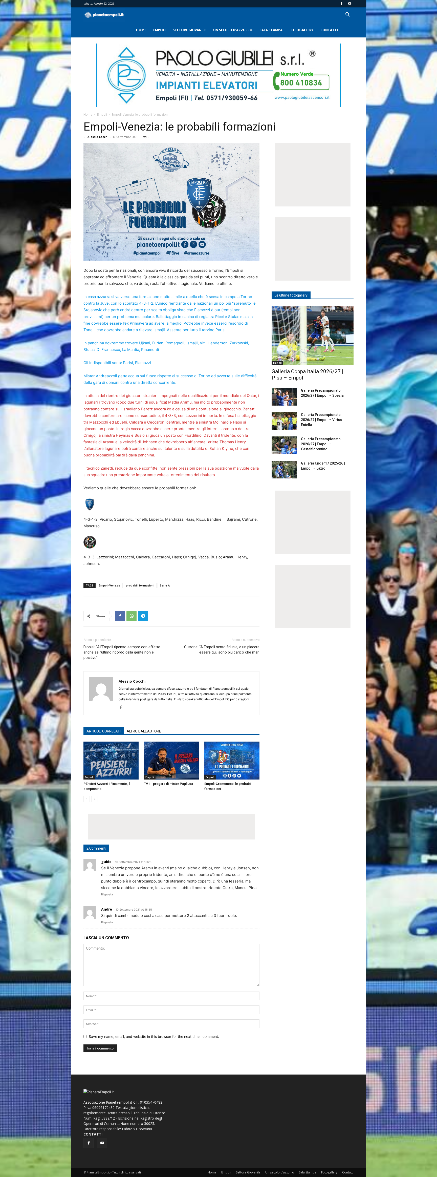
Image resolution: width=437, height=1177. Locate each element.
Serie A (165, 585)
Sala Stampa (270, 30)
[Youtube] (350, 3)
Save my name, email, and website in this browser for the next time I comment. (154, 1036)
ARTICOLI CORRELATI (103, 731)
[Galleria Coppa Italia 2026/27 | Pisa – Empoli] (313, 335)
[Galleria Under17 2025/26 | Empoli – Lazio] (284, 469)
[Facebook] (341, 3)
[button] (347, 15)
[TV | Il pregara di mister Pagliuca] (171, 761)
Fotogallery (301, 30)
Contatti (329, 30)
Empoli (159, 30)
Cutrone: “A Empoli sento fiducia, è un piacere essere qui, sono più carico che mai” (221, 650)
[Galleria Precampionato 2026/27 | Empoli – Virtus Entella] (284, 421)
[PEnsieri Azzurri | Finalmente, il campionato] (111, 761)
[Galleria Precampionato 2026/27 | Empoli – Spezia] (284, 397)
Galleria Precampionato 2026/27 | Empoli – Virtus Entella (321, 420)
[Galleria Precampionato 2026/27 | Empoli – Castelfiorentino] (284, 445)
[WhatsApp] (131, 616)
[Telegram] (143, 616)
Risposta (107, 894)
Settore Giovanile (189, 30)
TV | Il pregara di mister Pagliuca (168, 784)
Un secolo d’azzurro (232, 30)
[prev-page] (86, 799)
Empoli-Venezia (109, 585)
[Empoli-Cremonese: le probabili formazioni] (231, 761)
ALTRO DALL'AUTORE (144, 731)
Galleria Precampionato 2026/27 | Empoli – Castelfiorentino (321, 444)
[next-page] (95, 799)
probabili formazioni (140, 585)
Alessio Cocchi (98, 137)
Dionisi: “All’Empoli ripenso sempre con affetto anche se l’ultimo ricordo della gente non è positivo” (121, 652)
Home (141, 30)
